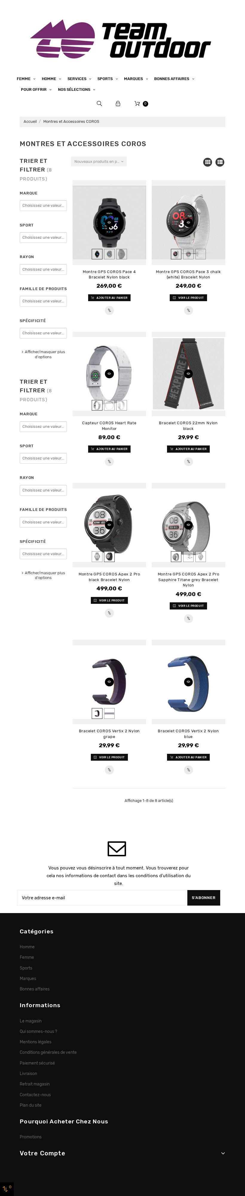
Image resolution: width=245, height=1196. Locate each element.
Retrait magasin (35, 1084)
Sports (105, 78)
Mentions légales (35, 1041)
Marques (134, 78)
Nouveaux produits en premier (100, 161)
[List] (220, 162)
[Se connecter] (118, 103)
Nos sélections (74, 89)
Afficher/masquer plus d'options (45, 354)
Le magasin (31, 1021)
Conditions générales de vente (48, 1052)
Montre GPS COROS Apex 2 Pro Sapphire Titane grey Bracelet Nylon (188, 579)
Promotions (31, 1136)
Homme (49, 78)
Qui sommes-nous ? (38, 1031)
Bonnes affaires (172, 78)
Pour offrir (34, 89)
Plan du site (31, 1105)
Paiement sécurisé (37, 1063)
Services (77, 78)
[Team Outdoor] (122, 38)
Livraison (28, 1073)
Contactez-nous (35, 1094)
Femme (24, 78)
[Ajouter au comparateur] (109, 310)
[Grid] (208, 162)
